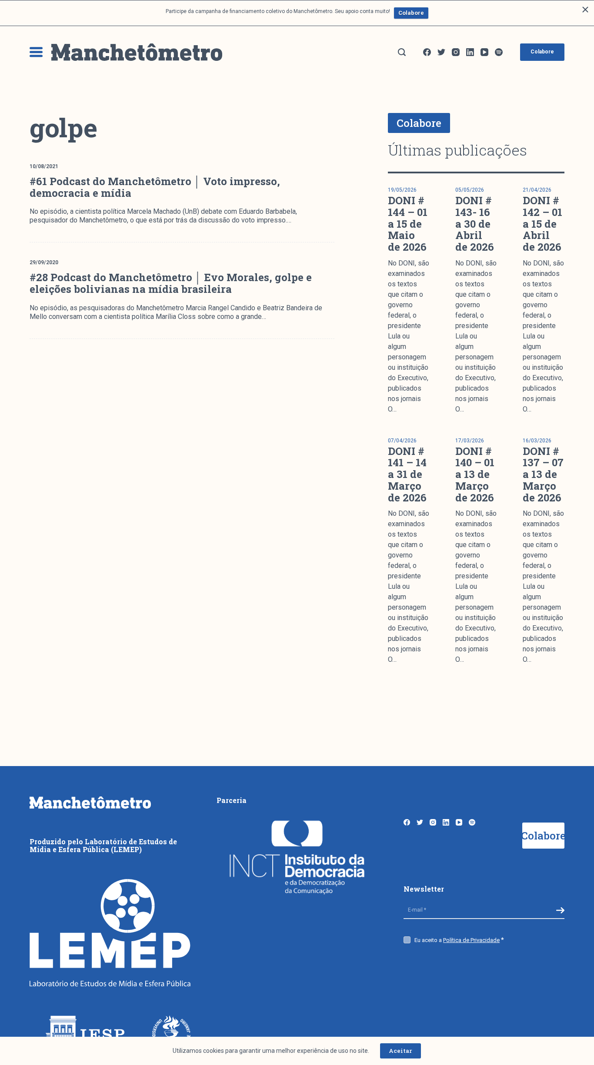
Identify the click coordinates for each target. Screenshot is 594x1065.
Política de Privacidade (471, 940)
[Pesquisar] (402, 52)
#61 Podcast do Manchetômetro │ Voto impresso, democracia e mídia (155, 187)
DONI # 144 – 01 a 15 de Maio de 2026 (407, 223)
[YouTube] (484, 52)
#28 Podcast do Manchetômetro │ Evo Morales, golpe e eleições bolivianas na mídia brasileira (171, 283)
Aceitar (400, 1051)
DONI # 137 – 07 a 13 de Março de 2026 (543, 474)
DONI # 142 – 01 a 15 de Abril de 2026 (542, 223)
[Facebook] (427, 52)
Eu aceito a (457, 940)
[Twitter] (441, 52)
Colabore (411, 13)
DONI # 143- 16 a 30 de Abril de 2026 (474, 223)
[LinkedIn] (470, 52)
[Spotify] (499, 52)
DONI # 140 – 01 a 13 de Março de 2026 (474, 474)
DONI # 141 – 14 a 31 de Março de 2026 (407, 474)
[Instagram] (456, 52)
